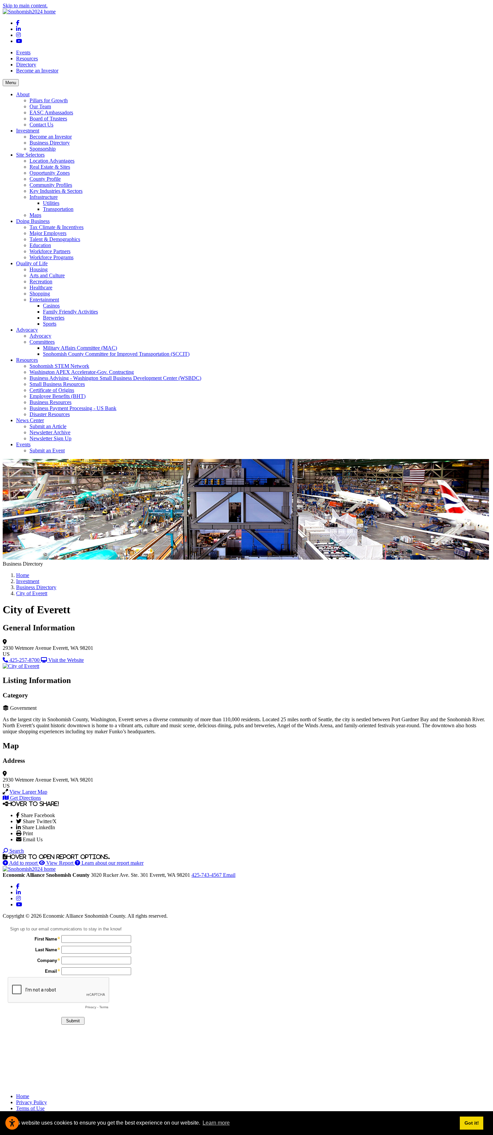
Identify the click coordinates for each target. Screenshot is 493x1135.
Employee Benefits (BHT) (58, 396)
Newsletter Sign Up (50, 438)
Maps (35, 215)
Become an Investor (37, 70)
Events (23, 52)
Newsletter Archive (50, 432)
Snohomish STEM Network (59, 366)
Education (40, 245)
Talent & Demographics (55, 239)
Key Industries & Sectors (56, 191)
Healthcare (41, 287)
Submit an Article (48, 426)
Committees (42, 342)
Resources (27, 58)
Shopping (40, 293)
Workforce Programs (51, 257)
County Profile (45, 179)
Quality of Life (32, 263)
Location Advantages (52, 161)
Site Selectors (30, 155)
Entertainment (44, 299)
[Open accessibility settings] (12, 1123)
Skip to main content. (25, 5)
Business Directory (50, 143)
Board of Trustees (48, 118)
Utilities (51, 203)
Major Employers (48, 233)
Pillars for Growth (49, 100)
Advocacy (27, 330)
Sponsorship (43, 149)
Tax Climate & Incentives (57, 227)
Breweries (53, 318)
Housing (39, 269)
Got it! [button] (471, 1123)
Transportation (58, 209)
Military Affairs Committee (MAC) (80, 348)
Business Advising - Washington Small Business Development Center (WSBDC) (115, 378)
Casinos (51, 305)
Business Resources (50, 402)
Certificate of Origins (52, 390)
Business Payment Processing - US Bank (73, 408)
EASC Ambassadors (51, 112)
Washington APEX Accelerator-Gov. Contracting (82, 372)
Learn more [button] (216, 1123)
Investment (27, 130)
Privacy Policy (31, 1102)
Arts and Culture (47, 275)
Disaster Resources (50, 414)
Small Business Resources (57, 384)
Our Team (40, 106)
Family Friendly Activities (70, 312)
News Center (30, 420)
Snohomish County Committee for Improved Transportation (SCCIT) (116, 354)
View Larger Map (28, 792)
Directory (26, 64)
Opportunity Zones (50, 173)
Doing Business (33, 221)
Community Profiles (51, 185)
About (23, 94)
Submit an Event (47, 450)
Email (229, 875)
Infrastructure (44, 197)
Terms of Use (30, 1108)
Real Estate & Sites (50, 167)
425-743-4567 (207, 875)
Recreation (41, 281)
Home (22, 1096)
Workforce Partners (50, 251)
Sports (49, 324)
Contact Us (41, 124)
